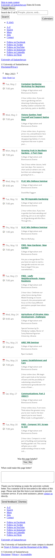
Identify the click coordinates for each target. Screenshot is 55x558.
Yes (25, 462)
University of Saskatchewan (13, 5)
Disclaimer (6, 67)
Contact (10, 37)
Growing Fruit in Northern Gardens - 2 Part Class (34, 151)
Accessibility (26, 554)
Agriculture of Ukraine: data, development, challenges (35, 315)
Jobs (9, 35)
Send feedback (9, 502)
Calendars (47, 18)
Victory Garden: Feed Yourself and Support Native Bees (35, 117)
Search (5, 17)
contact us (48, 493)
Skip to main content (10, 2)
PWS (10, 22)
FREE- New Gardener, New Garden (34, 246)
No (30, 462)
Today (5, 78)
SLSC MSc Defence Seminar (34, 227)
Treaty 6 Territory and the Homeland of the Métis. (26, 547)
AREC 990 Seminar (30, 342)
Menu (8, 8)
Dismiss (22, 502)
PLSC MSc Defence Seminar (34, 181)
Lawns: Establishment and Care (34, 361)
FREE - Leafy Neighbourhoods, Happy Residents (33, 278)
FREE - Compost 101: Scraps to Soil (34, 425)
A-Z (9, 27)
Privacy (14, 67)
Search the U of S (9, 12)
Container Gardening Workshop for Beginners (33, 85)
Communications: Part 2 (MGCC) (33, 394)
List (13, 78)
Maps (9, 32)
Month (9, 78)
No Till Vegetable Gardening (34, 199)
